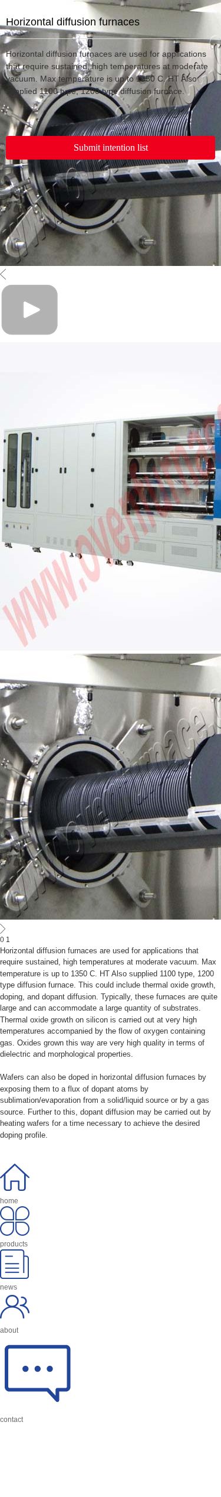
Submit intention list (111, 147)
